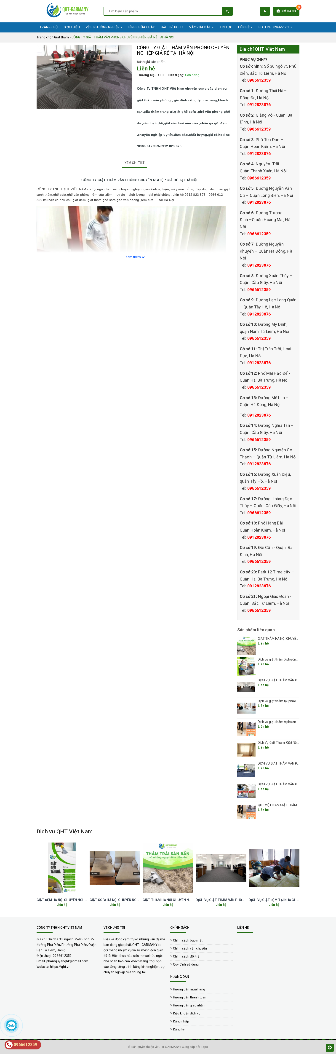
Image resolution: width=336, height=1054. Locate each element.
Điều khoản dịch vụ (186, 1013)
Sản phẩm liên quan (256, 629)
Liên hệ (244, 27)
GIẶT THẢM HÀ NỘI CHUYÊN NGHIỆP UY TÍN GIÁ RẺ (294, 638)
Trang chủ (49, 27)
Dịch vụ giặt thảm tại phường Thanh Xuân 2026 (292, 701)
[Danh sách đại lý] (264, 11)
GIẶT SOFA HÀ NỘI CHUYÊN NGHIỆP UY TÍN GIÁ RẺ (128, 900)
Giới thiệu (72, 27)
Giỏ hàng (289, 11)
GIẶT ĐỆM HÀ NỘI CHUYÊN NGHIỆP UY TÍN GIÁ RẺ (74, 900)
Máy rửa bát (200, 27)
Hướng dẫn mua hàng (188, 989)
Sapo (204, 1047)
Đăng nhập (180, 1021)
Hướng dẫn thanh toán (189, 997)
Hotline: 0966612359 (276, 27)
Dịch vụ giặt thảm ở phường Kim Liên (284, 722)
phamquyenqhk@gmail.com (67, 961)
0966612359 (259, 80)
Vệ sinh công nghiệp (103, 27)
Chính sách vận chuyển (189, 948)
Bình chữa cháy (141, 27)
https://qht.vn (60, 966)
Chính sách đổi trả (186, 956)
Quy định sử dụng (185, 964)
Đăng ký (178, 1029)
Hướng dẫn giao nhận (188, 1005)
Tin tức (226, 27)
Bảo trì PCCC (172, 27)
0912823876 (259, 104)
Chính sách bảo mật (187, 940)
